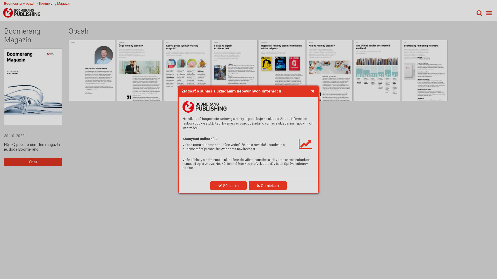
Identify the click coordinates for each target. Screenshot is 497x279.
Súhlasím (230, 185)
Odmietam (269, 185)
